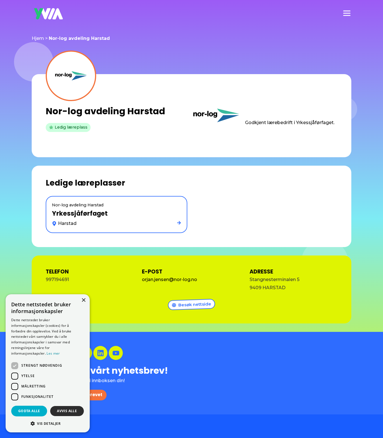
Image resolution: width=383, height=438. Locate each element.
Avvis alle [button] (67, 411)
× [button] (83, 300)
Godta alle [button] (29, 411)
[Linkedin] (100, 353)
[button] (47, 423)
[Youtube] (116, 353)
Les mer (53, 353)
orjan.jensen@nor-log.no (169, 279)
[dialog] (48, 363)
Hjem (38, 38)
